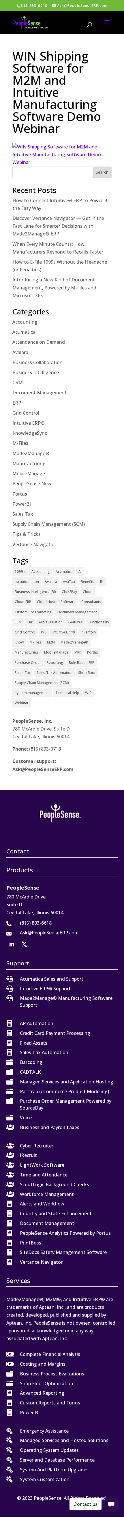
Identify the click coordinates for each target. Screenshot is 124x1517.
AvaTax (69, 581)
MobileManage (28, 473)
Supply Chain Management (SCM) (48, 524)
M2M (51, 642)
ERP (16, 403)
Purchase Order (28, 662)
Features (75, 622)
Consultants (91, 601)
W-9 (88, 692)
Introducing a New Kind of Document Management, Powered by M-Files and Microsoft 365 (54, 287)
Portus (19, 494)
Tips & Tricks (26, 534)
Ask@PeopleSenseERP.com (43, 769)
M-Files (20, 443)
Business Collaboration (37, 362)
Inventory (88, 632)
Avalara (20, 352)
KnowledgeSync (29, 433)
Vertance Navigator (33, 544)
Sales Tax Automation (54, 672)
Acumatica (23, 332)
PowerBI (21, 504)
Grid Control (25, 413)
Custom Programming (33, 612)
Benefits (87, 581)
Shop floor (87, 672)
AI (80, 571)
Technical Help (67, 692)
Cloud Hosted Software (56, 601)
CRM (17, 382)
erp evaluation (51, 622)
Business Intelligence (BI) (35, 591)
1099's (20, 571)
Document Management (39, 392)
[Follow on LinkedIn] (11, 944)
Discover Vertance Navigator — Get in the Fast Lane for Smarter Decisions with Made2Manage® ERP (58, 226)
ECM (18, 622)
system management (32, 692)
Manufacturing (29, 463)
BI (101, 581)
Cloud (88, 591)
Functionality (99, 622)
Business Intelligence (35, 372)
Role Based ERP (81, 662)
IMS (44, 632)
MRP (77, 652)
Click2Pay (69, 591)
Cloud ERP (23, 601)
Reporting (55, 662)
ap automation (27, 581)
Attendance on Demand (38, 342)
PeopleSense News (33, 483)
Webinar (22, 702)
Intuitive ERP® (28, 423)
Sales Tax (22, 514)
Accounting (24, 322)
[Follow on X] (24, 944)
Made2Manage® (30, 453)
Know (19, 642)
